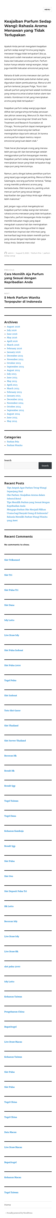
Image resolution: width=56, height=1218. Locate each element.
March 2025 (13, 388)
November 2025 (15, 359)
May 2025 (12, 381)
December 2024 (15, 399)
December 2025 (15, 355)
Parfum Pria (36, 253)
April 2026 (12, 341)
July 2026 (12, 330)
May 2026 (12, 337)
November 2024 (15, 403)
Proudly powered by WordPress (19, 1213)
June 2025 (12, 377)
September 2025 (15, 366)
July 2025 (12, 374)
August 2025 (13, 370)
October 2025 (14, 363)
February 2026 (14, 348)
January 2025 (14, 395)
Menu (47, 9)
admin (11, 253)
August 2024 (13, 414)
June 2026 (12, 334)
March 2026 (13, 345)
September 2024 (15, 410)
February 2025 (14, 392)
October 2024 (14, 406)
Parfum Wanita (14, 445)
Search (7, 460)
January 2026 (14, 352)
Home (7, 1205)
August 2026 (13, 326)
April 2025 (12, 384)
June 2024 (12, 417)
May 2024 (12, 421)
